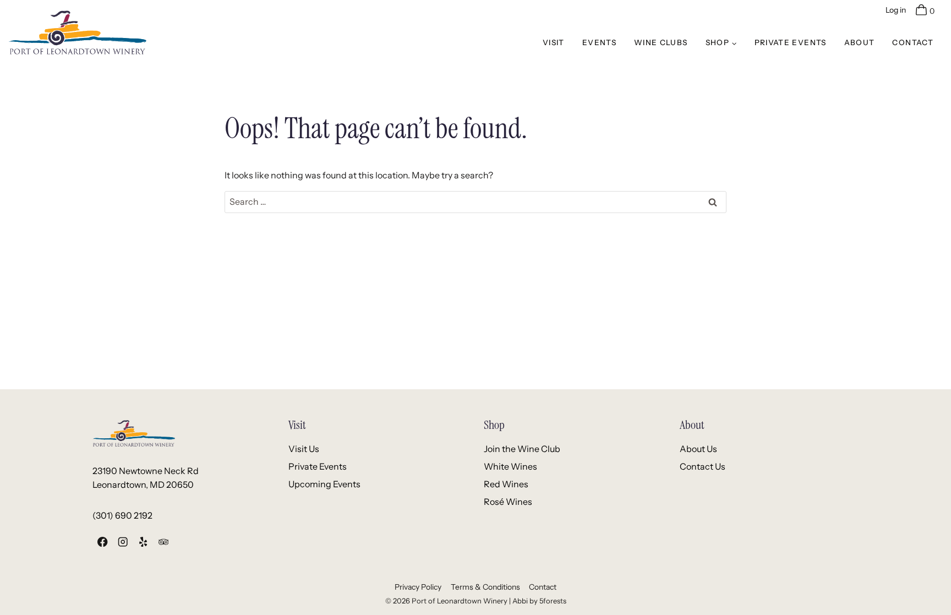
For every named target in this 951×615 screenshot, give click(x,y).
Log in (896, 10)
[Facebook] (102, 542)
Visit (554, 42)
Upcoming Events (324, 483)
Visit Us (303, 448)
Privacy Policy (418, 587)
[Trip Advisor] (163, 542)
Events (599, 42)
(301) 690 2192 (122, 515)
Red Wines (506, 483)
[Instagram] (123, 542)
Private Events (791, 42)
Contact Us (702, 466)
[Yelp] (143, 542)
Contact (912, 42)
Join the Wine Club (522, 448)
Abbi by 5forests (539, 600)
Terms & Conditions (485, 587)
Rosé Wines (508, 501)
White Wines (510, 466)
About (859, 42)
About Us (698, 448)
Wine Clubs (661, 42)
